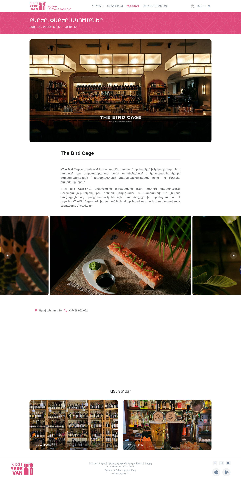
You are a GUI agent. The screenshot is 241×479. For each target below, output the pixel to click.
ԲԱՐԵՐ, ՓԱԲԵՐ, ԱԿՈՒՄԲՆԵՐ (60, 27)
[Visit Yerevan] (39, 6)
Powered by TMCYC (120, 473)
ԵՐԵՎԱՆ (97, 6)
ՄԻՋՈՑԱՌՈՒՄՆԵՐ (155, 6)
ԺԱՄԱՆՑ (133, 6)
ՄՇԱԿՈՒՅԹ (115, 6)
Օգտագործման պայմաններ (120, 470)
